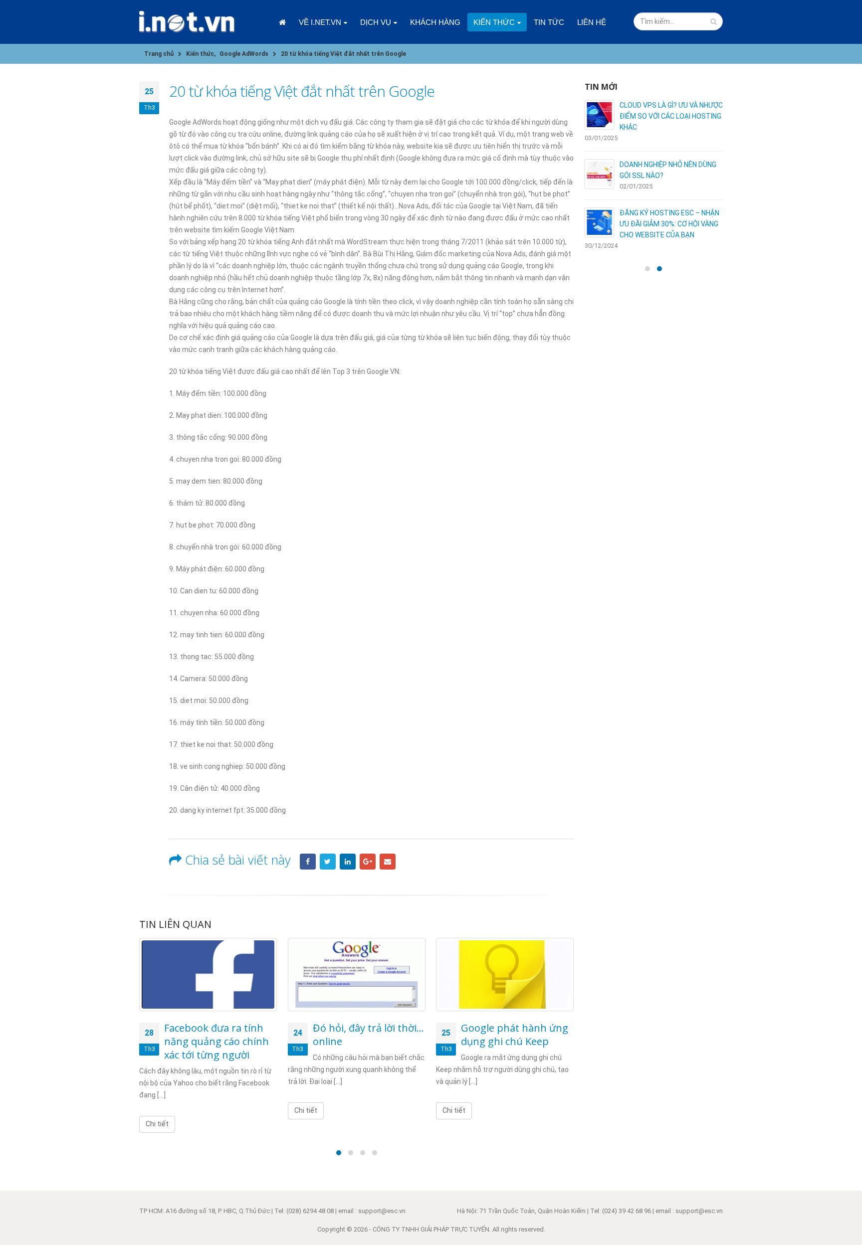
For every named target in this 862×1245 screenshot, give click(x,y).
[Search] (713, 21)
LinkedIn (348, 862)
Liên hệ (591, 22)
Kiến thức (494, 22)
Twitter (328, 862)
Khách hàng (435, 22)
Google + (368, 862)
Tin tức (549, 22)
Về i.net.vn (320, 22)
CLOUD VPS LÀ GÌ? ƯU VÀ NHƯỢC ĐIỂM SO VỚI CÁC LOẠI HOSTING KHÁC (671, 116)
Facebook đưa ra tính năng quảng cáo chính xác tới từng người (216, 1041)
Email (388, 862)
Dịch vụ (375, 22)
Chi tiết (157, 1124)
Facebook (308, 862)
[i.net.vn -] (187, 22)
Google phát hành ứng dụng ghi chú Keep (514, 1034)
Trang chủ (282, 22)
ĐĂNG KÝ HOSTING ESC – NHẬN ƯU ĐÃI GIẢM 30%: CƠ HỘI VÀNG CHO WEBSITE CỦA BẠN (669, 224)
